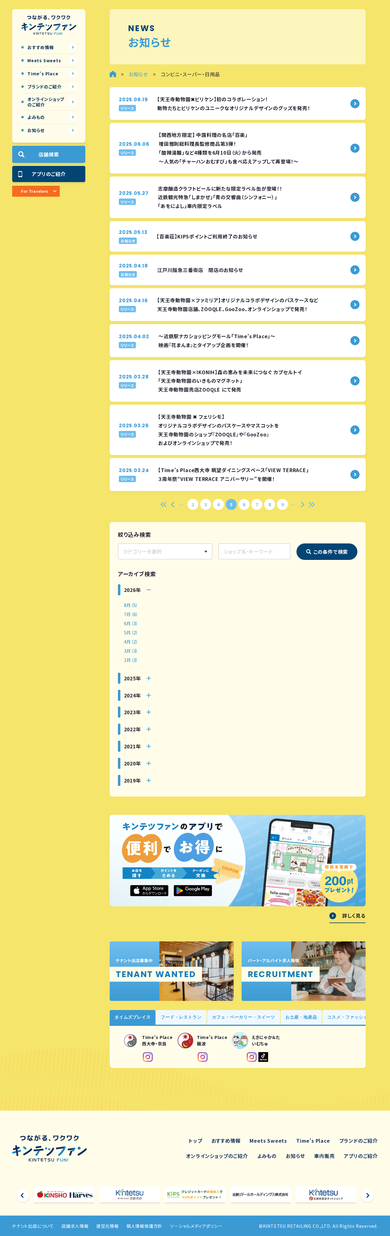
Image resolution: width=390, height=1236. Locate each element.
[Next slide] (367, 1195)
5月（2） (131, 632)
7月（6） (131, 614)
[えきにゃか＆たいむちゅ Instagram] (252, 1057)
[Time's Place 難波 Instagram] (202, 1057)
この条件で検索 (331, 551)
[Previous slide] (23, 1195)
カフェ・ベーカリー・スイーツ (243, 1017)
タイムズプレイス (133, 1017)
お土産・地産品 (301, 1017)
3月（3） (131, 651)
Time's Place (313, 1140)
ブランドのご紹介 (358, 1140)
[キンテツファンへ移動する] (113, 74)
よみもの (267, 1155)
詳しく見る (354, 915)
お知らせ (295, 1155)
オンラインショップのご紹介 (217, 1155)
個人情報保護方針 (144, 1226)
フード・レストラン (181, 1017)
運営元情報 (107, 1226)
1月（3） (131, 660)
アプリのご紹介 (49, 173)
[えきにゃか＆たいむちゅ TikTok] (263, 1057)
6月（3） (131, 623)
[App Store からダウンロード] (149, 890)
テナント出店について (33, 1226)
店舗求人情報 (75, 1226)
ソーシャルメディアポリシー (196, 1226)
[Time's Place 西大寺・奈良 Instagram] (148, 1057)
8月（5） (131, 605)
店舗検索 (48, 154)
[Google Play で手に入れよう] (193, 890)
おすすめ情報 (226, 1140)
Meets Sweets (268, 1140)
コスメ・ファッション (349, 1017)
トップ (195, 1140)
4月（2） (131, 642)
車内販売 (324, 1155)
